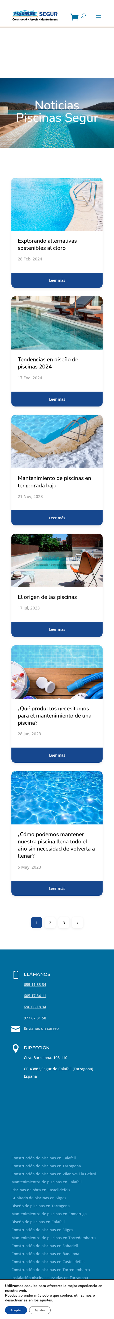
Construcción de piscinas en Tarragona (46, 1166)
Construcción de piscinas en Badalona (45, 1254)
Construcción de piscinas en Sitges (42, 1230)
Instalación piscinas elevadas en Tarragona (49, 1278)
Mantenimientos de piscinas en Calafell (46, 1182)
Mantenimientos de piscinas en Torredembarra (53, 1238)
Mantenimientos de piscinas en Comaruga (49, 1214)
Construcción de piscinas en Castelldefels (48, 1262)
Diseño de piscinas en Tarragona (40, 1206)
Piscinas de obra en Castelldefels (40, 1190)
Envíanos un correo (41, 1028)
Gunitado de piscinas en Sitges (38, 1198)
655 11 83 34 (35, 984)
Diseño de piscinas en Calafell (38, 1222)
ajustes (46, 1300)
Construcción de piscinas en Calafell (43, 1158)
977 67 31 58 (35, 1018)
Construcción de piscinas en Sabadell (44, 1246)
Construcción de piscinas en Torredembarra (50, 1270)
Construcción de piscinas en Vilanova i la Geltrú (53, 1174)
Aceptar (16, 1310)
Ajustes (39, 1310)
